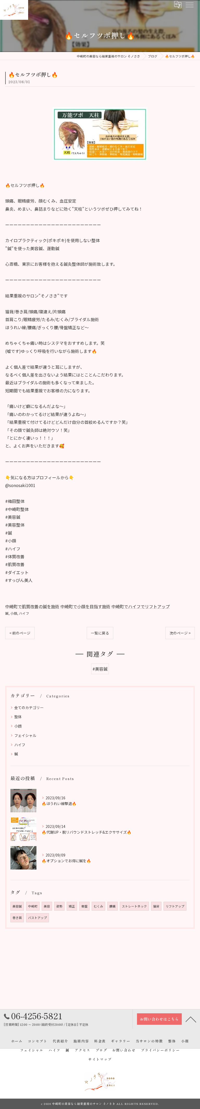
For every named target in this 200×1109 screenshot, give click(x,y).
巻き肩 (17, 918)
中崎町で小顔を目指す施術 (85, 606)
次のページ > (180, 632)
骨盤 (84, 906)
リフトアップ (175, 906)
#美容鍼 (100, 669)
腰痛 (112, 906)
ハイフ (24, 613)
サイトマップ (100, 1059)
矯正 (72, 906)
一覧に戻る (100, 632)
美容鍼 (17, 906)
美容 (47, 906)
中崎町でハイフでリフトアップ (140, 606)
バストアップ (37, 918)
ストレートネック (134, 906)
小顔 (13, 613)
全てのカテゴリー (28, 707)
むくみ (98, 906)
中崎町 (33, 906)
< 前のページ (19, 632)
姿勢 (59, 906)
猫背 (156, 906)
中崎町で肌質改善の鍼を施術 (32, 606)
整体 (18, 716)
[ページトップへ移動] (191, 1019)
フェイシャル (25, 735)
